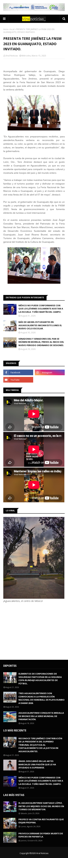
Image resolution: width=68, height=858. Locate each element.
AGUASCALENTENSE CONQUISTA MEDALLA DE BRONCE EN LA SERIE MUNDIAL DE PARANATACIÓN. (41, 716)
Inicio (5, 29)
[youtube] (18, 380)
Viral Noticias (12, 55)
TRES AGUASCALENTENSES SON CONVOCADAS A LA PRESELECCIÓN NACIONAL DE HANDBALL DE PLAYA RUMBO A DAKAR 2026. (41, 698)
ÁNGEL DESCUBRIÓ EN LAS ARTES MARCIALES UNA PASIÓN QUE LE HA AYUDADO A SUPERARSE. (37, 764)
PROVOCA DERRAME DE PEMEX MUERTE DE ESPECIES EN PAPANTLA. (40, 835)
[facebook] (18, 372)
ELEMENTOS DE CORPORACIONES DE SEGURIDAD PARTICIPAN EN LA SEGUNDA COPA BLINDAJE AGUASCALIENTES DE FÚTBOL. (40, 678)
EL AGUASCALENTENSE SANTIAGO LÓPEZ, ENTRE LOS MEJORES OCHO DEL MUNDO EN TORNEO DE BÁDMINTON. (41, 806)
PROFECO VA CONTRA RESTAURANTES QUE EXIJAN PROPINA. (41, 821)
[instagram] (50, 372)
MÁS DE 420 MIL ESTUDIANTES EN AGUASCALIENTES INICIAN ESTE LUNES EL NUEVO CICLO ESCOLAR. (40, 325)
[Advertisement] (31, 631)
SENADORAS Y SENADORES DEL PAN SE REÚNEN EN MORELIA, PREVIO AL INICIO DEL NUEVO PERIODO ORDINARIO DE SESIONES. (41, 342)
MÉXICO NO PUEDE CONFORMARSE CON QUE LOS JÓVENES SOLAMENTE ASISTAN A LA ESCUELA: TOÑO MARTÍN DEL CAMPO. (40, 308)
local (12, 29)
